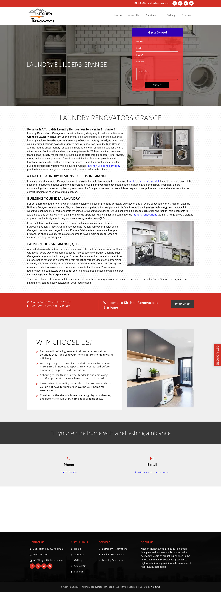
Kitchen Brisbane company (104, 165)
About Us (133, 15)
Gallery (171, 15)
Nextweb (155, 586)
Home (118, 15)
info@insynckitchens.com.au (153, 3)
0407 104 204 (69, 472)
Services (151, 15)
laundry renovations (145, 214)
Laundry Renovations (114, 560)
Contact (186, 15)
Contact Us (80, 565)
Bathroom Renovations (114, 548)
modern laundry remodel (144, 181)
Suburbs (78, 571)
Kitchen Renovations (113, 554)
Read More (182, 304)
